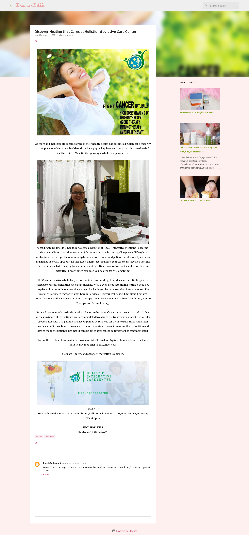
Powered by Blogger (126, 531)
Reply (46, 474)
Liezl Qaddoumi (52, 463)
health (39, 436)
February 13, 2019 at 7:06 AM (74, 463)
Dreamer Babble (30, 5)
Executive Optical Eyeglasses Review (197, 112)
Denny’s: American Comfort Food (195, 200)
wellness (50, 436)
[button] (36, 41)
